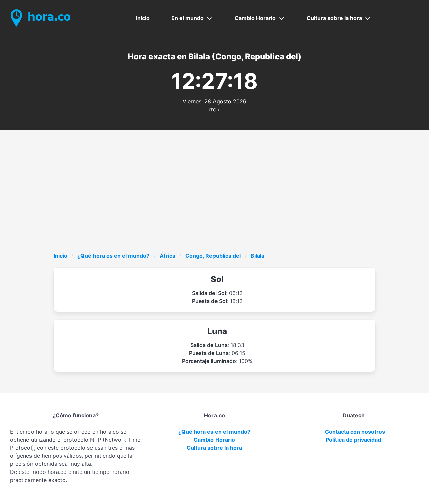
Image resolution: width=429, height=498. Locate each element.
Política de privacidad (353, 439)
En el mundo (187, 18)
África (167, 255)
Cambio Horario (255, 18)
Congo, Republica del (213, 255)
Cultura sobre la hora (334, 18)
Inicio (143, 18)
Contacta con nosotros (355, 431)
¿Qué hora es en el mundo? (113, 255)
